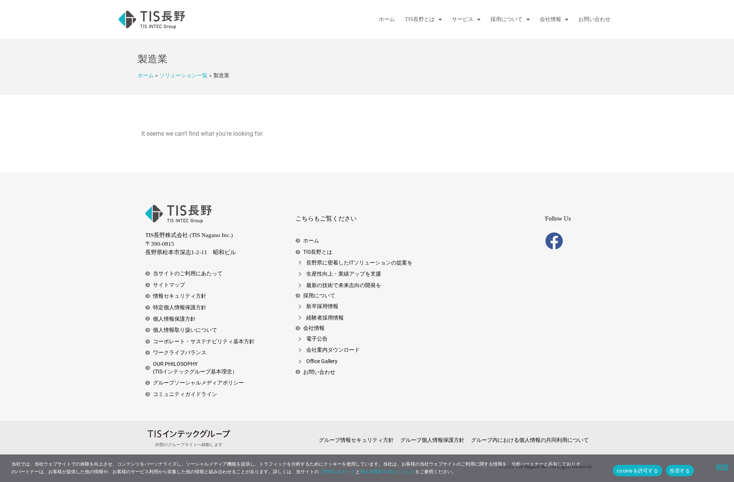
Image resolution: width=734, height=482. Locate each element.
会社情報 (550, 19)
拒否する (680, 470)
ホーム (387, 19)
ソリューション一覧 (183, 75)
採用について (506, 19)
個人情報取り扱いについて (387, 471)
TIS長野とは (420, 19)
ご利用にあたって (337, 471)
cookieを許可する (637, 470)
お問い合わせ (594, 19)
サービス (462, 19)
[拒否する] (722, 467)
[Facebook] (554, 241)
